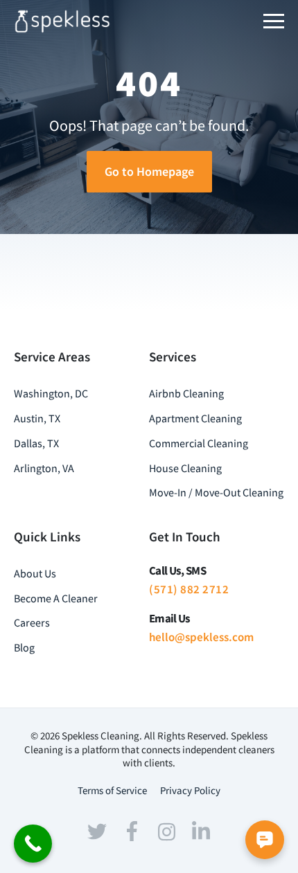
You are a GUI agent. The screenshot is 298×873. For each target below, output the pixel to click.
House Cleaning (185, 468)
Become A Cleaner (56, 598)
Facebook (132, 831)
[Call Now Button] (33, 844)
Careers (32, 622)
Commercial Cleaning (198, 443)
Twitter (97, 831)
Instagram (166, 831)
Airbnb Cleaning (186, 393)
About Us (35, 573)
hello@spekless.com (201, 637)
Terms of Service (112, 790)
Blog (24, 647)
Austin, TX (37, 418)
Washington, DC (51, 393)
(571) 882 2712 (189, 589)
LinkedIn (201, 830)
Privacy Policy (190, 790)
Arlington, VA (44, 468)
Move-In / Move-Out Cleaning (216, 492)
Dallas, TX (36, 443)
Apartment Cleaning (195, 418)
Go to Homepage (149, 171)
